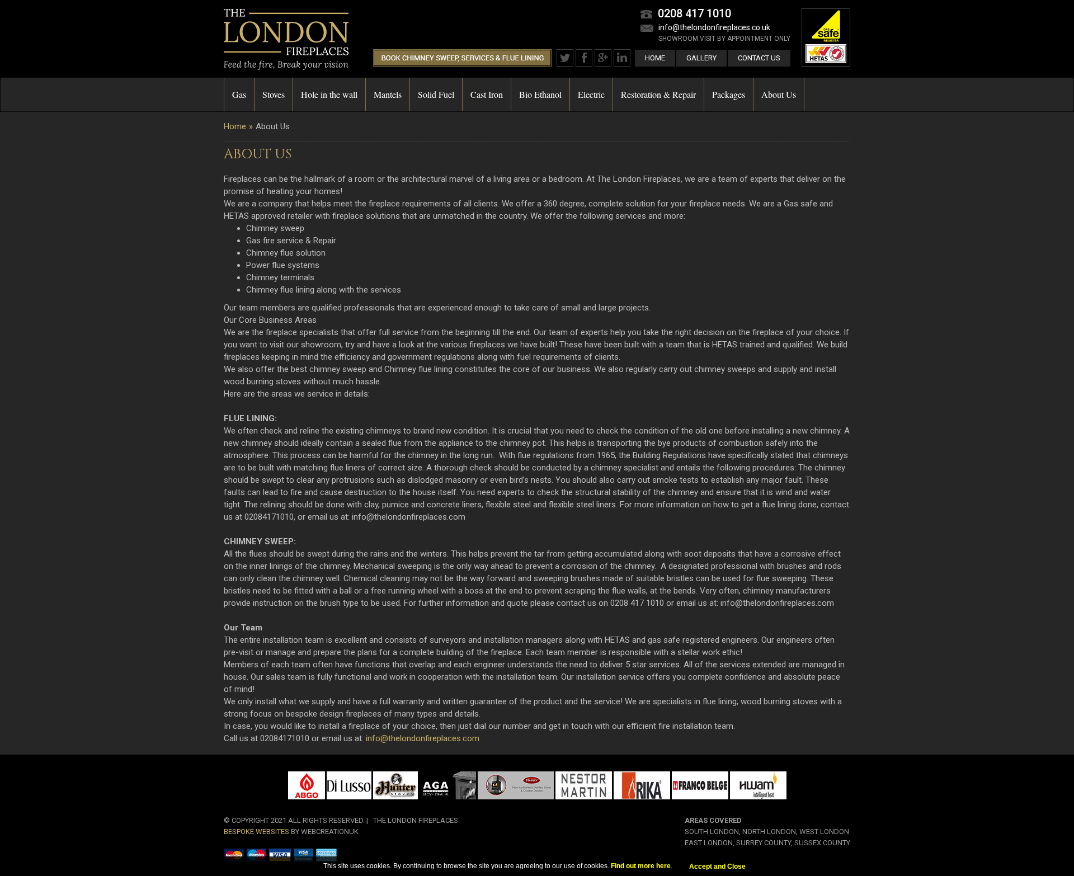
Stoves (273, 94)
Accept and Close (717, 866)
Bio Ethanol (540, 94)
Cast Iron (486, 94)
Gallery (701, 58)
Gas (239, 94)
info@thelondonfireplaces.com (422, 738)
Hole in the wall (329, 94)
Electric (591, 94)
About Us (778, 94)
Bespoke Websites (256, 831)
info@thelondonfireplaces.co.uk (714, 27)
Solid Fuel (436, 94)
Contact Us (759, 58)
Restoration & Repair (658, 94)
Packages (728, 94)
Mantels (388, 94)
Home (655, 58)
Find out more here (641, 866)
